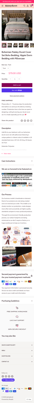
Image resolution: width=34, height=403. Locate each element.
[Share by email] (31, 120)
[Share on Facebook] (22, 120)
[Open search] (24, 6)
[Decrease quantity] (10, 79)
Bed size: (6, 65)
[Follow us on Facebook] (3, 376)
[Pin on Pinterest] (25, 120)
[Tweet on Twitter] (28, 120)
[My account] (27, 6)
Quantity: (5, 79)
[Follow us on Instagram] (6, 376)
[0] (31, 6)
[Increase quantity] (19, 79)
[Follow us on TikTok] (12, 376)
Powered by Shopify (7, 399)
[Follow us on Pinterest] (9, 376)
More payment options (17, 96)
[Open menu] (2, 5)
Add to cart (17, 85)
